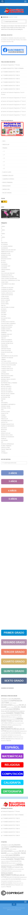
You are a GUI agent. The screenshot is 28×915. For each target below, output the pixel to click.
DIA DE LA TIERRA (10, 707)
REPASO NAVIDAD (6, 738)
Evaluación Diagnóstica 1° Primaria (11, 65)
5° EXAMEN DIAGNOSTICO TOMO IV (11, 75)
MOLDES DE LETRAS (6, 390)
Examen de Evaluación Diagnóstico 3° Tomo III (14, 108)
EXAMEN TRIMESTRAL (6, 330)
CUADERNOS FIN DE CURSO (8, 291)
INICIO (3, 141)
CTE (2, 285)
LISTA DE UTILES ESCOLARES (8, 365)
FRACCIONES (4, 345)
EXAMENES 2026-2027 (7, 175)
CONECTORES (4, 282)
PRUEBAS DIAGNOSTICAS (7, 424)
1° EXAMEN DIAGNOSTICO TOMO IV (11, 89)
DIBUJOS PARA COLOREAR (7, 307)
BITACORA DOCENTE (6, 259)
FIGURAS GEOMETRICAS (7, 343)
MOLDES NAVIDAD (6, 192)
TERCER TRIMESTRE (6, 449)
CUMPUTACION (5, 296)
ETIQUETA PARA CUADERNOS (8, 323)
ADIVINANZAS (4, 248)
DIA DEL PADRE (5, 303)
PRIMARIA (4, 148)
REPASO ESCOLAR (5, 433)
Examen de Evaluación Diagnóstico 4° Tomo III (14, 104)
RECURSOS (4, 427)
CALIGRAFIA (4, 268)
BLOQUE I (3, 260)
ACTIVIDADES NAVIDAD (7, 246)
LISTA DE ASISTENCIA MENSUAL (9, 363)
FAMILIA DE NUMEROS (6, 339)
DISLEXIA (3, 316)
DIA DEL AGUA (16, 705)
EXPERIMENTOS (5, 336)
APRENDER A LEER (5, 253)
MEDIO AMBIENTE (5, 384)
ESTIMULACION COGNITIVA (7, 321)
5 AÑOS (3, 237)
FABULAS (3, 338)
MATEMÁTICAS (4, 381)
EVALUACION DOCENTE (7, 325)
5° (4, 165)
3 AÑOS (3, 230)
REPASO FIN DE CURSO (7, 435)
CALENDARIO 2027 (5, 266)
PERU (2, 410)
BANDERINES (4, 257)
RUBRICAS (3, 438)
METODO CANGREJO (6, 386)
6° (4, 168)
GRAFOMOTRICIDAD (6, 348)
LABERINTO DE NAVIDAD (7, 357)
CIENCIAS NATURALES (6, 275)
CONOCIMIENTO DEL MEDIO (8, 284)
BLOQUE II (3, 262)
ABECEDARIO (4, 242)
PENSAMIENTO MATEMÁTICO (8, 404)
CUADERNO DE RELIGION (7, 287)
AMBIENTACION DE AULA (7, 251)
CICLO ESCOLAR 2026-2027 (8, 273)
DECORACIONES (5, 298)
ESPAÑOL (3, 320)
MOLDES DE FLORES (6, 388)
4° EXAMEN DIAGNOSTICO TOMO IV (11, 78)
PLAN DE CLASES (6, 172)
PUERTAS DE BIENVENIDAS (7, 426)
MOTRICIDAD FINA (5, 397)
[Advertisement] (14, 566)
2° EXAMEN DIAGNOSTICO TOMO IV (11, 85)
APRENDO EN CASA (6, 255)
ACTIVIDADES (4, 244)
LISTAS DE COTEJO (6, 366)
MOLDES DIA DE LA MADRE (7, 393)
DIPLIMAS (3, 312)
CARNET (3, 271)
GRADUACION (4, 347)
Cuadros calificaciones (7, 293)
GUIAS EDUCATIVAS (6, 350)
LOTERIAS (3, 372)
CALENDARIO (4, 264)
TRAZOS (3, 451)
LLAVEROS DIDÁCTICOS (7, 368)
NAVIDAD (3, 399)
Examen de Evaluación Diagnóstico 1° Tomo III (14, 115)
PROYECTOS (4, 422)
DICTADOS (3, 309)
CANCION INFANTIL (5, 269)
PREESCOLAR (5, 144)
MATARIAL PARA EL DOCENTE (8, 379)
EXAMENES (4, 332)
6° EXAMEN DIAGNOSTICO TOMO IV (11, 71)
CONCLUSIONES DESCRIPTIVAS (9, 278)
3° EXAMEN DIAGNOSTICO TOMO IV (11, 82)
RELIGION (3, 431)
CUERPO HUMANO (12, 703)
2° (4, 155)
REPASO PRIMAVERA (7, 182)
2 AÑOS (3, 226)
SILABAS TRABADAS (6, 445)
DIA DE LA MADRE (5, 300)
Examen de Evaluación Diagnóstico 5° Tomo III (14, 101)
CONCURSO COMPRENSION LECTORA (10, 280)
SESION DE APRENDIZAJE (7, 444)
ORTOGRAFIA (4, 402)
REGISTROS (4, 429)
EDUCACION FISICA (6, 318)
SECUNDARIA (4, 440)
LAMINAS (3, 359)
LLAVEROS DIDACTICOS (7, 370)
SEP (2, 442)
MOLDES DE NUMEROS (7, 392)
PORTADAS (4, 417)
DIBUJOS (3, 305)
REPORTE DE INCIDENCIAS (7, 436)
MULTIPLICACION (10, 733)
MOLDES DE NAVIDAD (13, 731)
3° (4, 158)
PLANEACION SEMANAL (7, 737)
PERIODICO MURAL (5, 406)
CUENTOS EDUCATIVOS (7, 294)
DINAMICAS (4, 311)
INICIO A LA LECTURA (17, 717)
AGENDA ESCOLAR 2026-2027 (8, 250)
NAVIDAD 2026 (6, 189)
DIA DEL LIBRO (4, 302)
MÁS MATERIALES (5, 377)
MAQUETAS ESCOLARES (7, 375)
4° (4, 161)
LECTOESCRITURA (17, 721)
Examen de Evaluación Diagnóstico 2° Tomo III (14, 111)
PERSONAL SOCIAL (6, 408)
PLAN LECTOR (4, 413)
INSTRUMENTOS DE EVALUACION (9, 356)
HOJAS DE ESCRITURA (6, 352)
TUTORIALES (4, 453)
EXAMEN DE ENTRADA (6, 327)
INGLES (3, 354)
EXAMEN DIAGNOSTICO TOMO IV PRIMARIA (13, 68)
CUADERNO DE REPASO (8, 179)
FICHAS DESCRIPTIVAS (6, 341)
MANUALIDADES (6, 186)
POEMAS (3, 415)
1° (4, 151)
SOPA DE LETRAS (5, 447)
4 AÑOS (3, 233)
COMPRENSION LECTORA (7, 276)
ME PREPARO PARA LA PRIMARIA (9, 383)
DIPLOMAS (3, 314)
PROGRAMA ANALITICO (6, 420)
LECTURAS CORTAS (6, 361)
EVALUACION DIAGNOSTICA (10, 711)
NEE (2, 401)
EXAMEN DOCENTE (5, 329)
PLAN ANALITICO (17, 735)
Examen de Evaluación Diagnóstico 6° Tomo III (14, 97)
